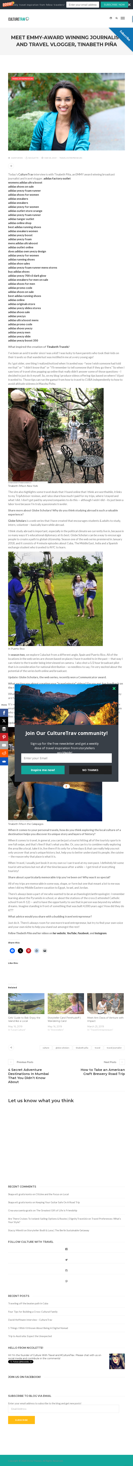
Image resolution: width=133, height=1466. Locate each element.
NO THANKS (90, 770)
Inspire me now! (43, 770)
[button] (66, 733)
